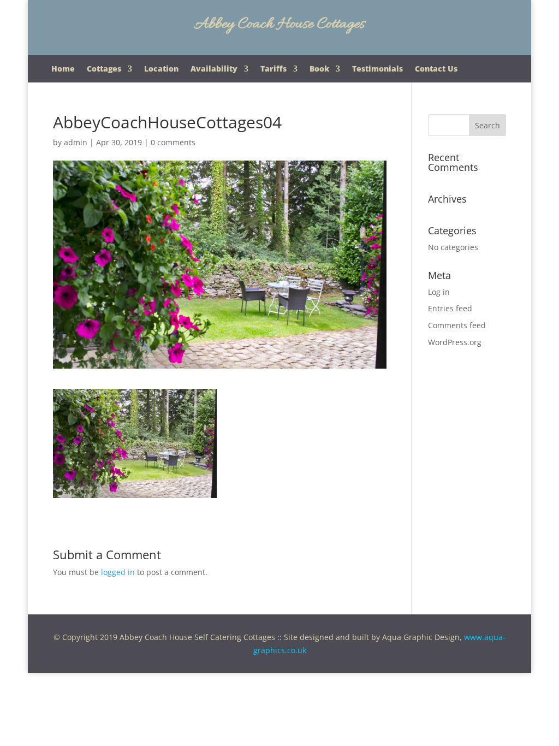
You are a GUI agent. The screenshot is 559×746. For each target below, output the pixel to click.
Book (319, 69)
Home (63, 69)
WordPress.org (454, 342)
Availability (214, 69)
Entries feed (450, 308)
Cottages (104, 69)
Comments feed (457, 325)
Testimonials (377, 69)
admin (75, 142)
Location (161, 69)
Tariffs (273, 69)
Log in (439, 292)
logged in (118, 572)
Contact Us (436, 69)
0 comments (173, 142)
